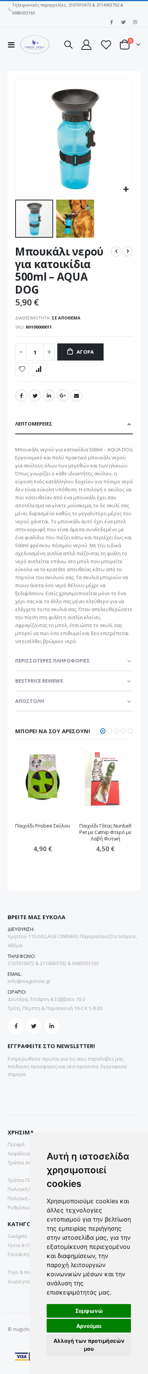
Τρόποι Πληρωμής (29, 1180)
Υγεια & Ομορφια (27, 1245)
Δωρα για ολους (26, 1281)
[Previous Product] (116, 251)
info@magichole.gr (29, 981)
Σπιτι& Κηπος (23, 1254)
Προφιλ (16, 1144)
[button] (125, 189)
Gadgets (17, 1236)
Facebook (21, 395)
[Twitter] (123, 22)
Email (76, 395)
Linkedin (51, 1026)
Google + (63, 395)
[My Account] (86, 45)
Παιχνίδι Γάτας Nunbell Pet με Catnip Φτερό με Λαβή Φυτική (105, 832)
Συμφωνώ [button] (89, 1310)
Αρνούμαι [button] (89, 1326)
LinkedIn (49, 395)
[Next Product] (127, 251)
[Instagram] (135, 22)
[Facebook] (112, 22)
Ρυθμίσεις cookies (29, 1207)
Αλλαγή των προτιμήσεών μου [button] (89, 1344)
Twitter (35, 395)
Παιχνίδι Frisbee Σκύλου (42, 826)
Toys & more (22, 1272)
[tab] (74, 424)
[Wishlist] (105, 45)
